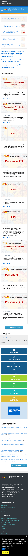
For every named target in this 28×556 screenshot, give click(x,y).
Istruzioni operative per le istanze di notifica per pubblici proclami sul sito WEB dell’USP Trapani (14, 455)
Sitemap (3, 511)
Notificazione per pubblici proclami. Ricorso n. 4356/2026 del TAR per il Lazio (14, 428)
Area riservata (4, 513)
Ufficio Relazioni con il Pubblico (8, 524)
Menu (2, 10)
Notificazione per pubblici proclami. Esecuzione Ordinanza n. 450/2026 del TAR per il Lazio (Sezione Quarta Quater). (13, 439)
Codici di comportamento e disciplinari (10, 520)
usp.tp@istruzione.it (10, 487)
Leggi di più (6, 98)
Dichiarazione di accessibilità (8, 507)
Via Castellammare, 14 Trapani (9, 484)
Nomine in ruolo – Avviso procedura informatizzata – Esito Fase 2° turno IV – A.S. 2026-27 (13, 60)
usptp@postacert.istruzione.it (9, 489)
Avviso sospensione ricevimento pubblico (11, 65)
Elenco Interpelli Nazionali (7, 67)
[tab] (5, 338)
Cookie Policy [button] (9, 546)
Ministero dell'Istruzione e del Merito (7, 3)
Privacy (3, 509)
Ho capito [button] (5, 552)
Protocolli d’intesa (5, 522)
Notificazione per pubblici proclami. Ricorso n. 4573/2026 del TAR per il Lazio (14, 433)
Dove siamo (4, 528)
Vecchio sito (4, 505)
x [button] (26, 536)
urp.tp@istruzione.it (14, 491)
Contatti (3, 526)
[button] (3, 549)
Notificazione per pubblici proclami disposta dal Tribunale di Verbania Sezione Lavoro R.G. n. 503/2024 (12, 445)
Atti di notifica (4, 534)
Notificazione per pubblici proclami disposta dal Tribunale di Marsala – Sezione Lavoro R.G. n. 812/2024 (12, 450)
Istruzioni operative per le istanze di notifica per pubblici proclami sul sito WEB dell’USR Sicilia (14, 460)
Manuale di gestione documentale (9, 518)
